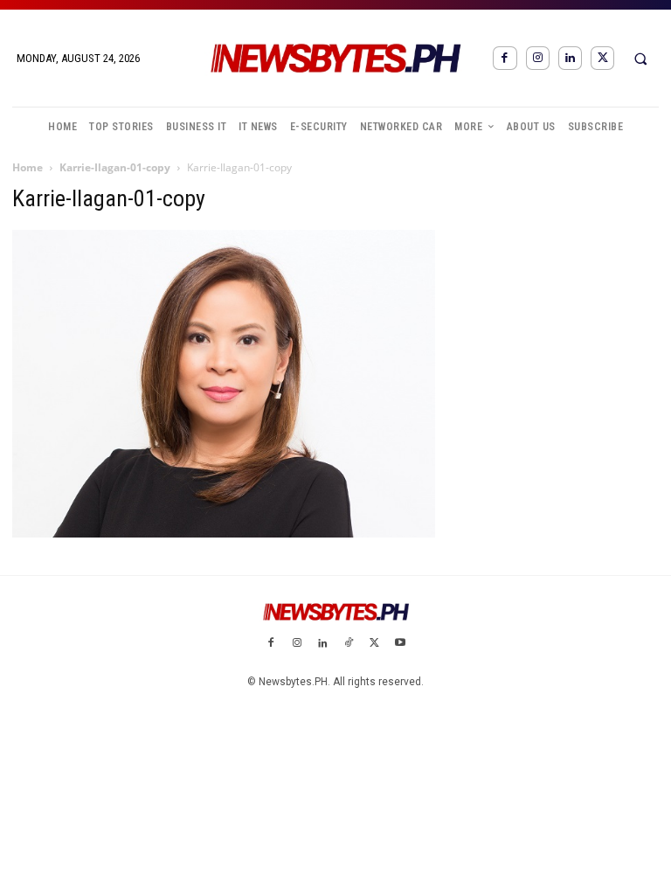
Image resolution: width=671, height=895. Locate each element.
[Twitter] (602, 58)
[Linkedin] (570, 58)
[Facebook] (504, 58)
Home (27, 167)
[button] (640, 58)
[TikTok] (348, 644)
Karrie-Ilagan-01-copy (114, 167)
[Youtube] (400, 644)
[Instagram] (538, 58)
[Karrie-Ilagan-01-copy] (223, 533)
